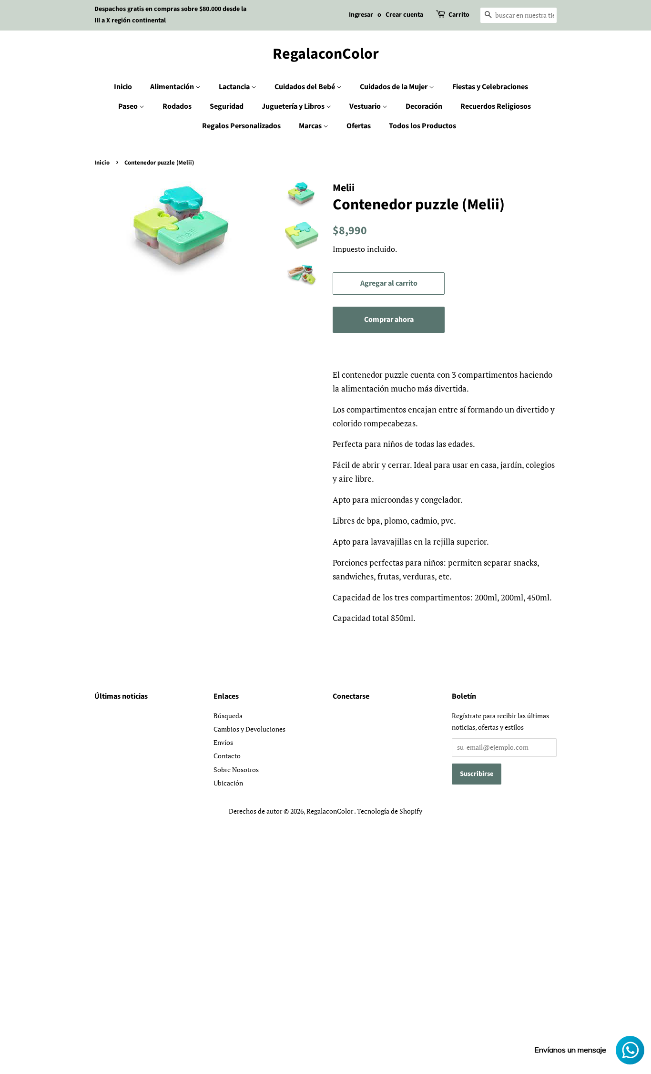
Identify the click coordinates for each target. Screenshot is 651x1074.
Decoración (424, 106)
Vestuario (365, 106)
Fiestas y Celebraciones (490, 87)
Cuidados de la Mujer (394, 87)
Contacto (227, 755)
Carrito (458, 15)
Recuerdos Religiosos (495, 106)
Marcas (311, 126)
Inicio (123, 87)
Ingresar (361, 15)
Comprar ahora (389, 319)
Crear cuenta (404, 15)
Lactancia (235, 87)
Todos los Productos (422, 126)
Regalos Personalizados (241, 126)
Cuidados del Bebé (305, 87)
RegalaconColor (326, 54)
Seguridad (227, 106)
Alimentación (172, 87)
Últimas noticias (121, 696)
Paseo (128, 106)
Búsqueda (228, 715)
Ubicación (228, 782)
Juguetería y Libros (294, 106)
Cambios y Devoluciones (249, 728)
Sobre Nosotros (236, 769)
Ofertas (358, 126)
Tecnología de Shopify (389, 811)
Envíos (223, 742)
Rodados (177, 106)
